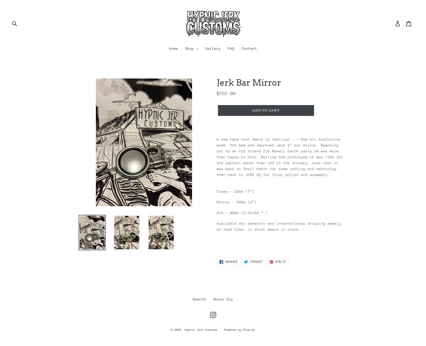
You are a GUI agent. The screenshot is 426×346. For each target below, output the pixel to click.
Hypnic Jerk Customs (202, 329)
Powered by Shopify (239, 329)
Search (199, 299)
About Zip (223, 299)
